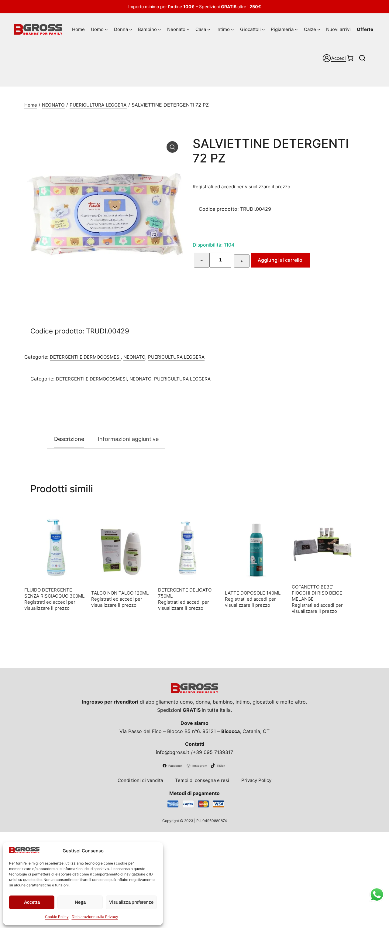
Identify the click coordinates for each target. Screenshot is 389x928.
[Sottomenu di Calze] (318, 29)
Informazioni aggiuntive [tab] (128, 439)
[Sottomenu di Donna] (130, 29)
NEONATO (53, 105)
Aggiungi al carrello (280, 260)
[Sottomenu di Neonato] (188, 29)
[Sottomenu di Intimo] (232, 29)
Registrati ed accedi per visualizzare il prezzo (241, 186)
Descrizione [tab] (69, 439)
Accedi (338, 58)
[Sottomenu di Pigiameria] (296, 29)
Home (30, 105)
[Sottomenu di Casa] (208, 29)
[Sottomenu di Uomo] (106, 29)
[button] (172, 147)
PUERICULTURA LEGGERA (98, 105)
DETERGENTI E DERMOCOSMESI (85, 357)
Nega (80, 902)
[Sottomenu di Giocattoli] (263, 29)
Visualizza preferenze (131, 902)
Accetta (32, 902)
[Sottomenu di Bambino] (159, 29)
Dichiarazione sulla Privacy (95, 916)
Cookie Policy (57, 916)
